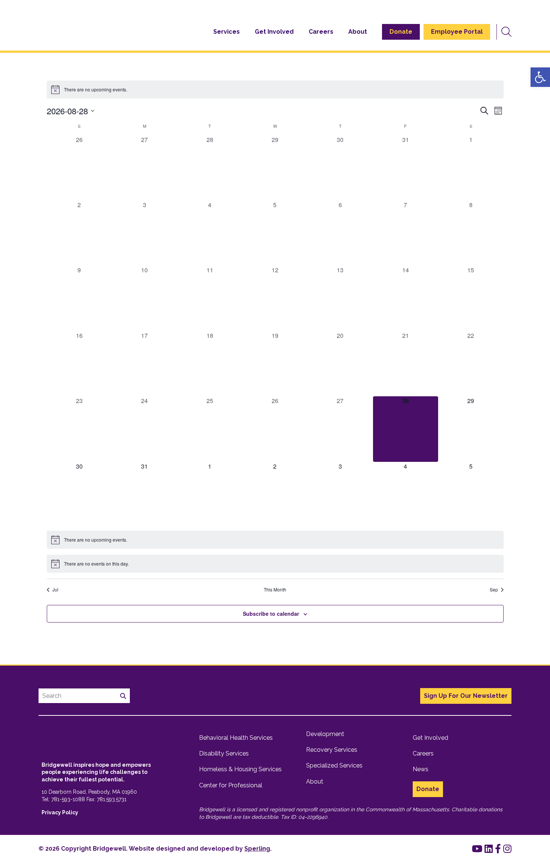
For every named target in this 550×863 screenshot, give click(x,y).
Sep (494, 590)
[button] (540, 77)
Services (226, 31)
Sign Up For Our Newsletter (466, 695)
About (357, 31)
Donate (400, 31)
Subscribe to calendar (271, 613)
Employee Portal (457, 31)
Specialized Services (334, 765)
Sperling (257, 848)
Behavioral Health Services (236, 737)
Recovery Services (331, 749)
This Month (275, 590)
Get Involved (274, 31)
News (420, 769)
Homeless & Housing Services (240, 769)
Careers (321, 31)
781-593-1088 (68, 799)
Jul (55, 590)
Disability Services (224, 753)
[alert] (275, 90)
